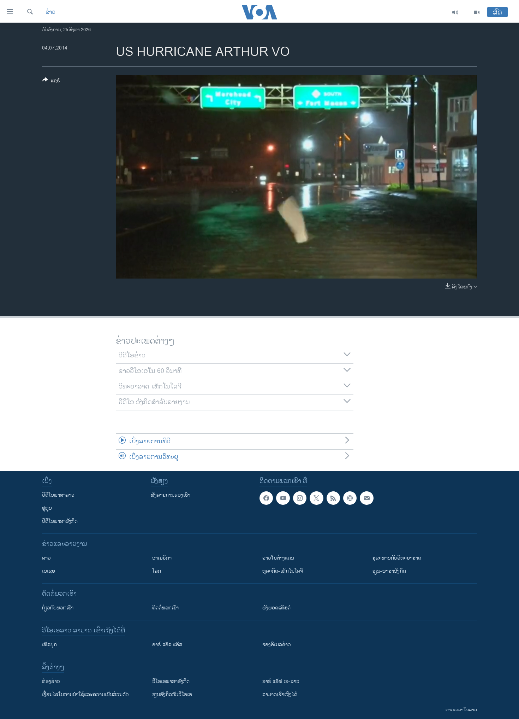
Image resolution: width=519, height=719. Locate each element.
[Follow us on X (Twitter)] (316, 498)
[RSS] (333, 498)
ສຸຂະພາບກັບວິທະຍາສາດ (396, 558)
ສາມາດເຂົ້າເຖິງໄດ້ (279, 694)
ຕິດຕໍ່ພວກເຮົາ (165, 608)
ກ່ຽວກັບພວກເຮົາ (57, 608)
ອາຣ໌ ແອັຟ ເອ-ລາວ (280, 681)
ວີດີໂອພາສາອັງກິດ (60, 521)
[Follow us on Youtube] (283, 498)
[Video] (476, 12)
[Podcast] (350, 498)
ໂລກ (156, 571)
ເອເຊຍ (48, 571)
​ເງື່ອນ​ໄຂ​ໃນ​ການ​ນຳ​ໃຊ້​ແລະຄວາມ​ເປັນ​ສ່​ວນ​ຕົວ (85, 694)
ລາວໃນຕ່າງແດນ (278, 558)
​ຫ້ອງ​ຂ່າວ (51, 681)
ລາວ (46, 558)
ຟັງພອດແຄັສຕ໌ (276, 608)
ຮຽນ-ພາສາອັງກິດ (389, 571)
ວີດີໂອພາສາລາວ (58, 495)
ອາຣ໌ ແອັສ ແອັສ (167, 644)
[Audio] (455, 12)
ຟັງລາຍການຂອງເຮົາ (170, 495)
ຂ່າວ (50, 12)
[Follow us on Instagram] (299, 498)
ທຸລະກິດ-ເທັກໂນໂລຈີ (282, 571)
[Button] (51, 81)
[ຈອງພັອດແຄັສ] (366, 498)
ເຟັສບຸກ (49, 644)
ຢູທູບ (47, 508)
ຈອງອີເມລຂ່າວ (276, 644)
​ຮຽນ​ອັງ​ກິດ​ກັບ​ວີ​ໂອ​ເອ (172, 694)
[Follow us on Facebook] (266, 498)
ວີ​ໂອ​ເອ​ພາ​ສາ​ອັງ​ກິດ (171, 681)
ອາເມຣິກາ (162, 558)
